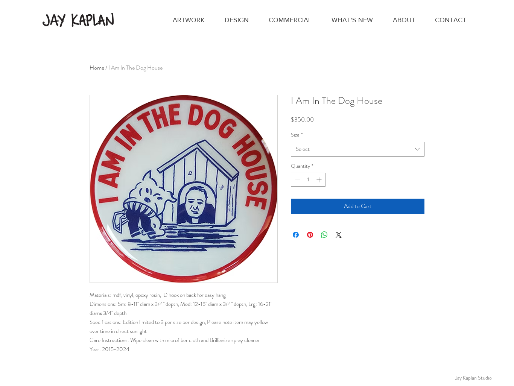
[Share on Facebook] (295, 234)
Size (297, 134)
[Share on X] (338, 234)
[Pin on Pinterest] (310, 234)
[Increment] (319, 179)
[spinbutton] (308, 179)
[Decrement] (296, 179)
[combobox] (357, 149)
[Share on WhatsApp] (324, 234)
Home (97, 67)
